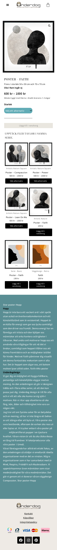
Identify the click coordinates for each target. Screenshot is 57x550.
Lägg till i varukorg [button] (40, 232)
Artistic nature (10, 487)
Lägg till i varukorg (28, 125)
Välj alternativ (16, 181)
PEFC (5, 432)
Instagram (8, 491)
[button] (8, 5)
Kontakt (28, 513)
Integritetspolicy (28, 522)
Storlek (8, 104)
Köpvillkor (28, 517)
